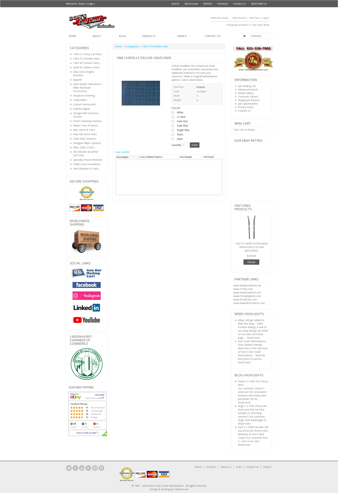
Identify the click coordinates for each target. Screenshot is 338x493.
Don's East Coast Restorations (166, 473)
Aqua (180, 138)
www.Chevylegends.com (247, 283)
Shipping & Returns (249, 100)
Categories (132, 46)
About (97, 36)
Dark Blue (182, 125)
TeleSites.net (181, 477)
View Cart (254, 17)
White (180, 112)
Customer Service (248, 96)
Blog (122, 36)
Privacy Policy (246, 107)
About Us (226, 454)
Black (180, 134)
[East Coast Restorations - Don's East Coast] (117, 21)
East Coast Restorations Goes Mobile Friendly (252, 330)
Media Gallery (246, 93)
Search (175, 3)
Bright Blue (183, 130)
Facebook (75, 456)
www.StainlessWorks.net (247, 273)
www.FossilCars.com (245, 287)
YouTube (82, 456)
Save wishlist (122, 152)
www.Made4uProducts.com (249, 290)
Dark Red (182, 121)
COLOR (176, 108)
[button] (236, 236)
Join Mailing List (247, 86)
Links (239, 454)
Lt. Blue (181, 116)
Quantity (176, 145)
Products (148, 36)
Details (251, 249)
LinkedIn (69, 456)
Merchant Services (86, 199)
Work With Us (259, 3)
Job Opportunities (248, 103)
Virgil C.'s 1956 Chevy (250, 393)
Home (72, 36)
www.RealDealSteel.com (247, 280)
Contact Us (239, 3)
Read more (253, 325)
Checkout (222, 3)
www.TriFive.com (243, 276)
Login (90, 3)
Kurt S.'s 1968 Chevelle (251, 414)
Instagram (101, 456)
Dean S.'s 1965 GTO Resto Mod (253, 370)
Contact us (213, 36)
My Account (191, 3)
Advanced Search (248, 89)
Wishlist (207, 3)
